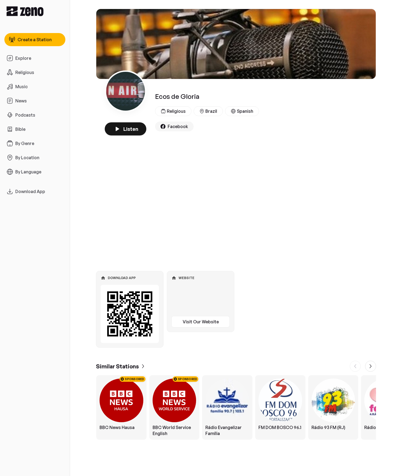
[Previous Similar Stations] (355, 366)
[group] (236, 407)
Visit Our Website (201, 321)
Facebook (178, 126)
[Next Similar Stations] (370, 366)
